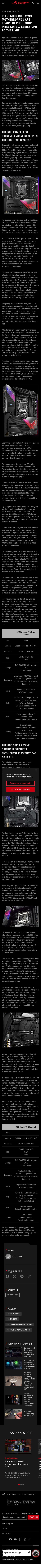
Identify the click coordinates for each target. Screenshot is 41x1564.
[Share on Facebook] (7, 1276)
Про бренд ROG (7, 1524)
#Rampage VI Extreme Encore (19, 1324)
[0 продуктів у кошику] (37, 3)
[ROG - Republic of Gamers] (20, 2)
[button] (3, 2)
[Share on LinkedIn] (22, 1276)
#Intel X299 (12, 1319)
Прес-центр (6, 1534)
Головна (5, 1529)
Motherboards (12, 1295)
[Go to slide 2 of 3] (21, 1484)
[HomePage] (3, 1494)
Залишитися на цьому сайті (20, 783)
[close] (36, 770)
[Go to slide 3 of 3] (23, 1484)
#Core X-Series (13, 1314)
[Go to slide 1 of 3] (19, 1484)
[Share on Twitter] (14, 1276)
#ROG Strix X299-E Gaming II (18, 1330)
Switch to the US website (21, 789)
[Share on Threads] (29, 1276)
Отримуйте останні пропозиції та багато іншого (20, 1514)
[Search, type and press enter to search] (33, 3)
